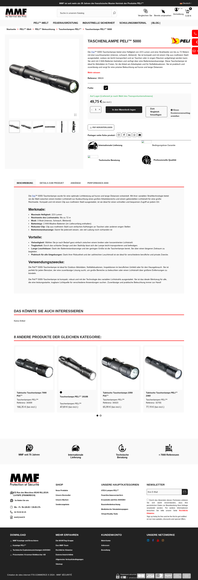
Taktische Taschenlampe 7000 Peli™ (32, 394)
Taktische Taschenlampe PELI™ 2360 (162, 394)
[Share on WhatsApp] (134, 135)
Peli (93, 52)
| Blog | (155, 23)
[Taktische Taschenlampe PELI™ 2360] (163, 368)
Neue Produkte (62, 490)
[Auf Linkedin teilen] (129, 135)
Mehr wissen (94, 72)
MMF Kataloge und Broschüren (25, 541)
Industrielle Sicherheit (99, 23)
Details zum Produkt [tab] (52, 183)
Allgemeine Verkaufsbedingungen (69, 559)
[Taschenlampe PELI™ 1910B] (77, 368)
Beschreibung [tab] (25, 183)
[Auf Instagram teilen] (119, 135)
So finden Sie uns (22, 500)
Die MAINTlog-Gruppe (64, 541)
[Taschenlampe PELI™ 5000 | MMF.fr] (75, 115)
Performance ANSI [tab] (97, 183)
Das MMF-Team (62, 545)
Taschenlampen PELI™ (27, 399)
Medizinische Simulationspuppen (114, 509)
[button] (97, 415)
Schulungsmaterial (133, 23)
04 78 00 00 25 (20, 512)
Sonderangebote (62, 504)
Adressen (105, 545)
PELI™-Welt (41, 23)
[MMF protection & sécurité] (21, 13)
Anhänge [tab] (76, 183)
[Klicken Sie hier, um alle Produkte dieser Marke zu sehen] (180, 41)
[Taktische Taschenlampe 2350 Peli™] (120, 368)
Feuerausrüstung (65, 23)
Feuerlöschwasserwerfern (112, 495)
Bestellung (105, 550)
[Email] (140, 135)
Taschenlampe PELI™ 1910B (74, 396)
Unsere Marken (62, 500)
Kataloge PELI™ (19, 545)
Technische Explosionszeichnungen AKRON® (31, 550)
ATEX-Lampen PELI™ (110, 490)
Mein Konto (105, 541)
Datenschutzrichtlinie (64, 555)
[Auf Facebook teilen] (124, 135)
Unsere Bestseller (63, 495)
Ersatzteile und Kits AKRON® (113, 500)
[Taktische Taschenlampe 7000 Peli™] (34, 368)
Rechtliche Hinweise (64, 550)
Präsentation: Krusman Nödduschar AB (29, 555)
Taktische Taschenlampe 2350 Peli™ (118, 394)
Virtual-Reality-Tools (109, 514)
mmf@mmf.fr (19, 517)
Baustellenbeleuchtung (110, 504)
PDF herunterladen (102, 127)
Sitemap (59, 564)
